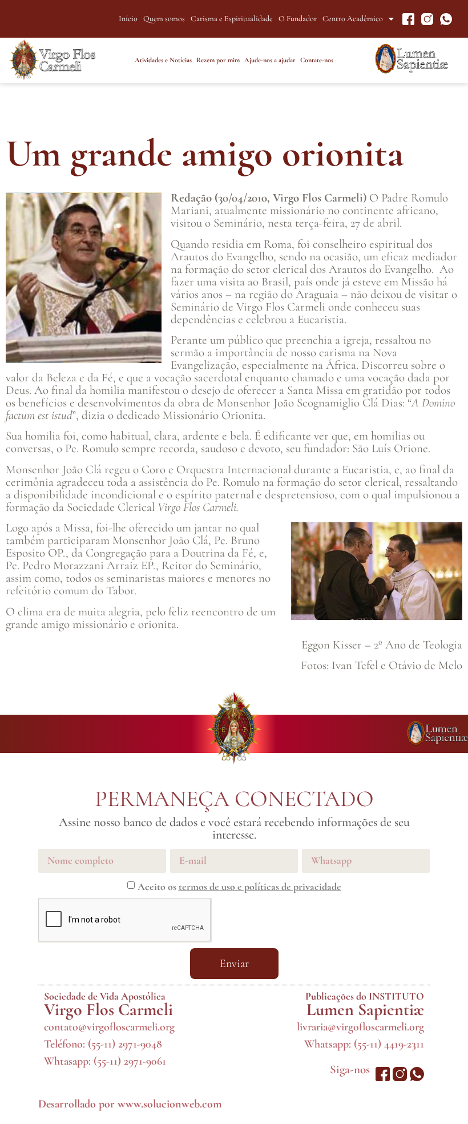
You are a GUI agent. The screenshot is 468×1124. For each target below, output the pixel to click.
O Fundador (298, 18)
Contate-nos (316, 60)
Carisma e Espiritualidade (232, 18)
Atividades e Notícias (163, 60)
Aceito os (239, 886)
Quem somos (164, 18)
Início (128, 18)
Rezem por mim (218, 60)
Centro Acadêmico (352, 18)
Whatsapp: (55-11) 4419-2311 (364, 1044)
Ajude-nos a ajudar (270, 60)
